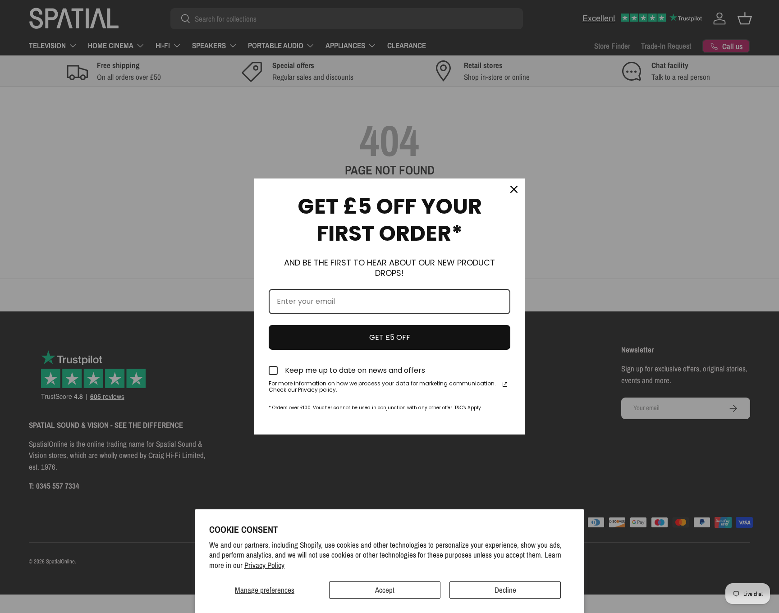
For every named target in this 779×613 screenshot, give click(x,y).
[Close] (514, 189)
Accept (384, 590)
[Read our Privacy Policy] (504, 384)
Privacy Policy (264, 565)
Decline (505, 590)
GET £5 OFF (389, 337)
